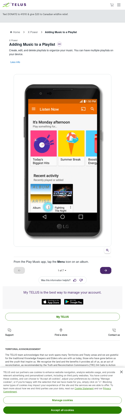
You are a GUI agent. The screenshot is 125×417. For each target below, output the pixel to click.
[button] (118, 4)
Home (16, 32)
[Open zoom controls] (107, 250)
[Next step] (62, 160)
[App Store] (51, 302)
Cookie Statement (84, 388)
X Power (33, 32)
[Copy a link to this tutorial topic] (59, 44)
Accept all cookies (62, 410)
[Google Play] (73, 302)
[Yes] (74, 280)
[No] (81, 280)
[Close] (121, 371)
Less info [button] (15, 62)
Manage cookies (62, 400)
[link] (62, 316)
